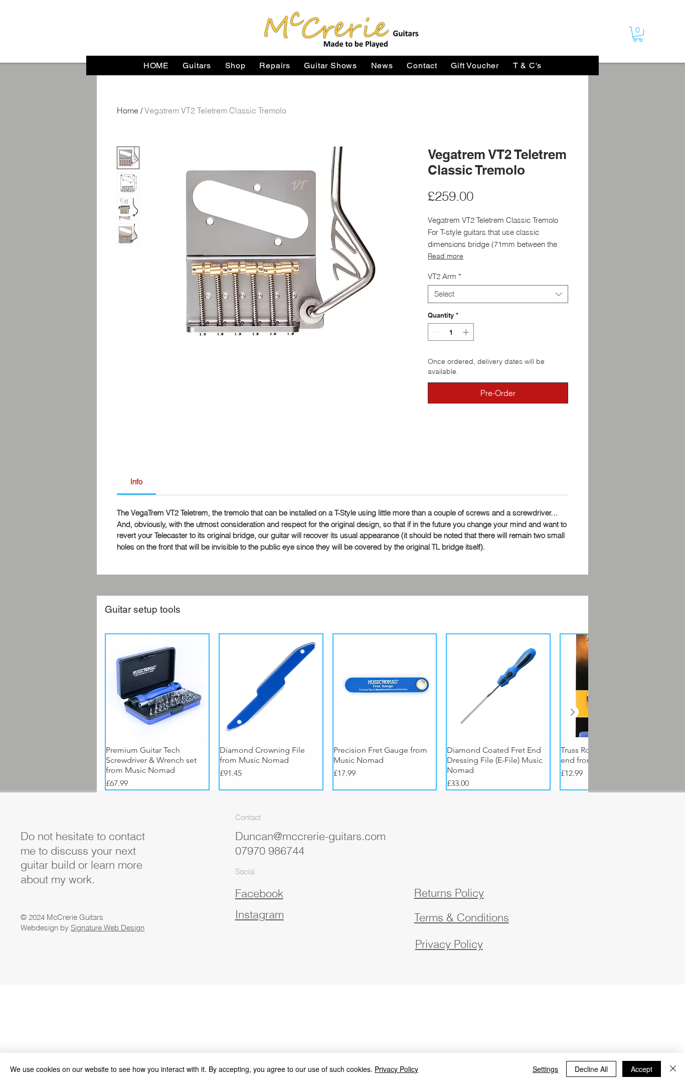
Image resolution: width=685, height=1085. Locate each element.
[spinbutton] (451, 332)
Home (127, 110)
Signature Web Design (107, 927)
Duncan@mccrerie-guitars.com (310, 836)
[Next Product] (573, 712)
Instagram (259, 914)
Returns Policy (449, 893)
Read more (445, 255)
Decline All (591, 1069)
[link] (136, 481)
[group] (342, 711)
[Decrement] (435, 332)
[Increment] (467, 332)
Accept (641, 1069)
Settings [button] (545, 1069)
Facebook (259, 893)
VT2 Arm (444, 276)
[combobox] (498, 294)
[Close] (673, 1069)
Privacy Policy (396, 1069)
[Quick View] (157, 685)
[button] (638, 34)
